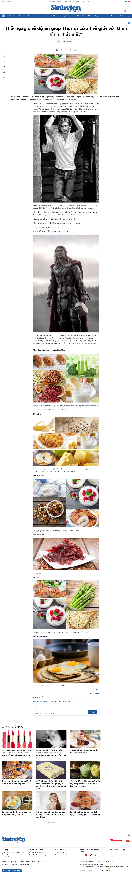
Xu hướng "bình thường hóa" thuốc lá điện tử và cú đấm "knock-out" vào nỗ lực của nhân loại (51, 754)
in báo (70, 50)
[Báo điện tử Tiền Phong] (116, 841)
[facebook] (126, 1)
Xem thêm (128, 15)
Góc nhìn (40, 16)
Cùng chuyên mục (12, 726)
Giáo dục (31, 16)
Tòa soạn (5, 850)
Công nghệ (80, 16)
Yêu (48, 16)
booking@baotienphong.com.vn (40, 855)
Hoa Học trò (85, 1)
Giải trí (55, 16)
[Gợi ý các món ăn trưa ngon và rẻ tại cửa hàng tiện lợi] (17, 800)
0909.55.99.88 (36, 852)
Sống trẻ (21, 16)
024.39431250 (8, 857)
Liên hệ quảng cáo (36, 850)
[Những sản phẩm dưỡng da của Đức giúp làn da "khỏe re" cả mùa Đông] (51, 800)
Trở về (4, 77)
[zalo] (97, 855)
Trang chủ (3, 15)
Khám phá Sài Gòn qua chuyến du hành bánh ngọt (84, 751)
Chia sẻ (4, 61)
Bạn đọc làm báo (12, 871)
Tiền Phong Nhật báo (71, 1)
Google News (128, 22)
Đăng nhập (37, 701)
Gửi (92, 712)
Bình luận (4, 72)
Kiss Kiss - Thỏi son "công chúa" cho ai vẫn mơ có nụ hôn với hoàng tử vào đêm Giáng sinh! (17, 752)
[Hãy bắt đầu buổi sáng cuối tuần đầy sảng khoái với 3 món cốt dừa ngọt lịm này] (85, 770)
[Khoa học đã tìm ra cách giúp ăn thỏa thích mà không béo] (17, 770)
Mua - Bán (110, 16)
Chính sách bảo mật (117, 850)
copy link (66, 50)
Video (89, 16)
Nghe (4, 56)
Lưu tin (4, 66)
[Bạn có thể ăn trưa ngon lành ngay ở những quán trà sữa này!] (85, 800)
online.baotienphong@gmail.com (67, 855)
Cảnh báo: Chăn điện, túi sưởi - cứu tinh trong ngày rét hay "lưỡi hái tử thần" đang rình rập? (51, 785)
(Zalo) (43, 852)
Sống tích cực (99, 16)
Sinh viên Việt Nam (13, 840)
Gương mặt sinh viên (66, 16)
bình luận (75, 50)
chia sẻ (57, 50)
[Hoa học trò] (128, 841)
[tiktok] (92, 855)
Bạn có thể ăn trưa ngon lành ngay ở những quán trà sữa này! (85, 813)
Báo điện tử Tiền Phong (66, 8)
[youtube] (129, 1)
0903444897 (61, 852)
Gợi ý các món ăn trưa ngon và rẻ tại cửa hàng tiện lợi (16, 813)
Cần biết (120, 16)
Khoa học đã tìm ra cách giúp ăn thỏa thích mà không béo (17, 782)
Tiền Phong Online (55, 1)
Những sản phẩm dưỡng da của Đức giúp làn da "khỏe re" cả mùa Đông (50, 814)
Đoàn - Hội (12, 16)
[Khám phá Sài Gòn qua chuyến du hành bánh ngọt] (85, 739)
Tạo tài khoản (49, 701)
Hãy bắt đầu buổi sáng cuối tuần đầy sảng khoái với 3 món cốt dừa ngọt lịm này (85, 783)
